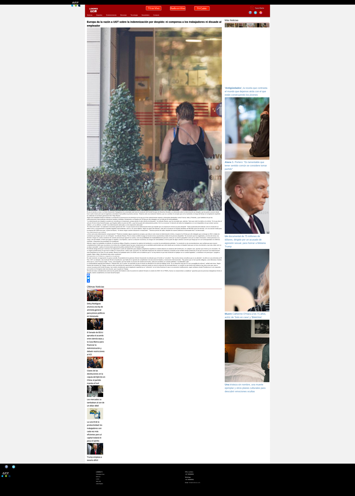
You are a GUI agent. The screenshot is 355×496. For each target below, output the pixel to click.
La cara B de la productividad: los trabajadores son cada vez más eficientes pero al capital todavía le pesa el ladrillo (94, 431)
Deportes (99, 15)
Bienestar (123, 15)
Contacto (156, 15)
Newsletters (145, 15)
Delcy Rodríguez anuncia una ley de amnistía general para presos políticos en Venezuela (96, 309)
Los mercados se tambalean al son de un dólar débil (95, 402)
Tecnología (134, 15)
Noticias (89, 15)
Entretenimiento (111, 15)
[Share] (154, 281)
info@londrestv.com (194, 482)
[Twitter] (154, 278)
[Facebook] (154, 275)
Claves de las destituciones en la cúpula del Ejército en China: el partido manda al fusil (96, 376)
